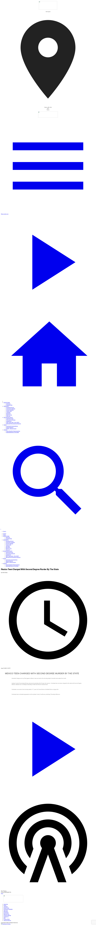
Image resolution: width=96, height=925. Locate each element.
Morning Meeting (9, 427)
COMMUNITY (6, 406)
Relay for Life (9, 415)
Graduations (8, 421)
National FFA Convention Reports (13, 423)
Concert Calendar (10, 410)
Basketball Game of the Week (12, 432)
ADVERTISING (7, 402)
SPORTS (5, 429)
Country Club (9, 411)
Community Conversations (12, 426)
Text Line (8, 416)
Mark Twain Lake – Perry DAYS (12, 422)
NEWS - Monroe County (11, 428)
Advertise (8, 403)
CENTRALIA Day (9, 418)
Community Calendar (10, 408)
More (2, 893)
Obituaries (8, 413)
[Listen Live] (48, 748)
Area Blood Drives (10, 407)
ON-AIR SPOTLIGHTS (8, 417)
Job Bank (8, 412)
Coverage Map (9, 405)
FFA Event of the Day (10, 419)
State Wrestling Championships (13, 431)
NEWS (5, 424)
